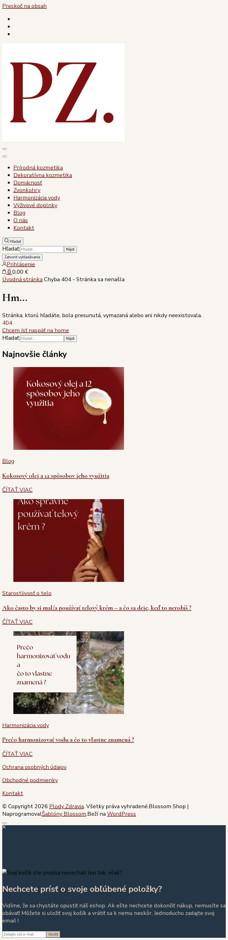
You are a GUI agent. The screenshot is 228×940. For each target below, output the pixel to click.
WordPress (121, 814)
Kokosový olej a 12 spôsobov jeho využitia (55, 476)
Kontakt (23, 228)
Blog (19, 213)
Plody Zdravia (66, 806)
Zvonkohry (26, 190)
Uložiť (53, 934)
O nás (20, 220)
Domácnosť (27, 182)
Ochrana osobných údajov (34, 767)
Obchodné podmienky (30, 780)
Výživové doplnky (35, 205)
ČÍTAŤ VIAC (17, 490)
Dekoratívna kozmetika (42, 175)
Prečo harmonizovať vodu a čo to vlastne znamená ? (68, 739)
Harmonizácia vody (36, 197)
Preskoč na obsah (24, 6)
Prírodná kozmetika (38, 167)
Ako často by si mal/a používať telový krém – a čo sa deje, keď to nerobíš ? (96, 608)
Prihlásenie (21, 264)
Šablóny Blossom (64, 814)
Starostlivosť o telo (26, 593)
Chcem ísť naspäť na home (35, 330)
